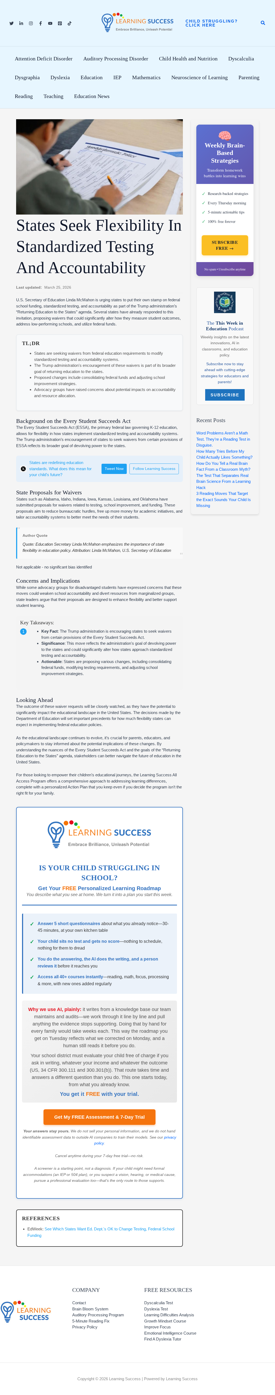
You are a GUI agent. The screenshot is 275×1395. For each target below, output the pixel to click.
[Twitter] (11, 23)
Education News (92, 96)
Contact (79, 1302)
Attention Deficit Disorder (44, 58)
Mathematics (146, 77)
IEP (117, 77)
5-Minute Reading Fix (91, 1321)
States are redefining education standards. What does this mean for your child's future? (60, 468)
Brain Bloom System (90, 1309)
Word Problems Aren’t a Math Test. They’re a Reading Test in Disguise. (223, 439)
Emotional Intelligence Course (170, 1333)
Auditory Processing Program (98, 1315)
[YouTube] (50, 23)
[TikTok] (69, 23)
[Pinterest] (60, 23)
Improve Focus (157, 1327)
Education (92, 77)
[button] (218, 23)
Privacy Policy (84, 1327)
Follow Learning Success (154, 469)
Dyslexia (60, 77)
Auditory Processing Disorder (115, 58)
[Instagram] (31, 23)
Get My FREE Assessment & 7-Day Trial (99, 1117)
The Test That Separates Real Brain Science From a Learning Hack (223, 481)
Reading (24, 96)
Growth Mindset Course (165, 1321)
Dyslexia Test (156, 1309)
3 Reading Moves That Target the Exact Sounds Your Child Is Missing (223, 499)
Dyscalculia (241, 58)
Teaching (53, 96)
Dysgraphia (27, 77)
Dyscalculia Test (158, 1302)
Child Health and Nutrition (188, 58)
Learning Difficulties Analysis (169, 1315)
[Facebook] (40, 23)
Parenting (248, 77)
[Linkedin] (21, 23)
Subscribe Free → (225, 245)
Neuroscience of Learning (199, 77)
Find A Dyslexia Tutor (162, 1339)
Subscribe (225, 395)
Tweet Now (114, 469)
